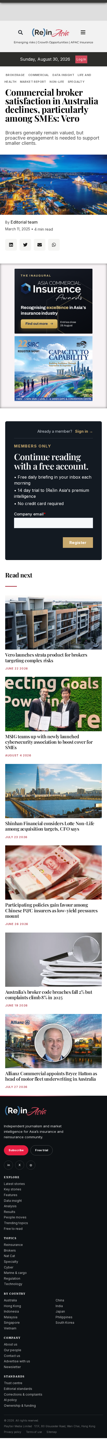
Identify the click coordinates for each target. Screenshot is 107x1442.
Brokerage (15, 75)
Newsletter (12, 1367)
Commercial (38, 75)
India (59, 1306)
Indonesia (11, 1311)
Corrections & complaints (23, 1394)
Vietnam (10, 1328)
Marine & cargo (15, 1273)
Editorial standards (18, 1389)
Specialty (76, 82)
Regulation (12, 1278)
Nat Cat (9, 1256)
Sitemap (51, 1431)
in (8, 1165)
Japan (60, 1311)
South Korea (65, 1322)
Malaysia (10, 1317)
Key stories (12, 1189)
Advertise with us (17, 1361)
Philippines (64, 1317)
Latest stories (14, 1184)
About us (10, 1344)
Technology (13, 1284)
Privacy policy (12, 1431)
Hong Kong (12, 1306)
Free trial (41, 1150)
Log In (81, 59)
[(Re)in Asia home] (26, 1111)
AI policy (10, 1400)
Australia (10, 1300)
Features (10, 1195)
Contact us (12, 1356)
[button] (20, 32)
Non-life (57, 82)
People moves (15, 1217)
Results (9, 1212)
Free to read (13, 1229)
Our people (12, 1350)
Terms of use (34, 1431)
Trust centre (13, 1383)
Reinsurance (13, 1245)
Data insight (63, 75)
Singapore (12, 1322)
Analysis (10, 1206)
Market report (33, 82)
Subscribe (16, 1150)
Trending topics (16, 1223)
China (60, 1300)
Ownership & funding (20, 1405)
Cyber (8, 1267)
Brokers (10, 1250)
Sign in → (84, 431)
